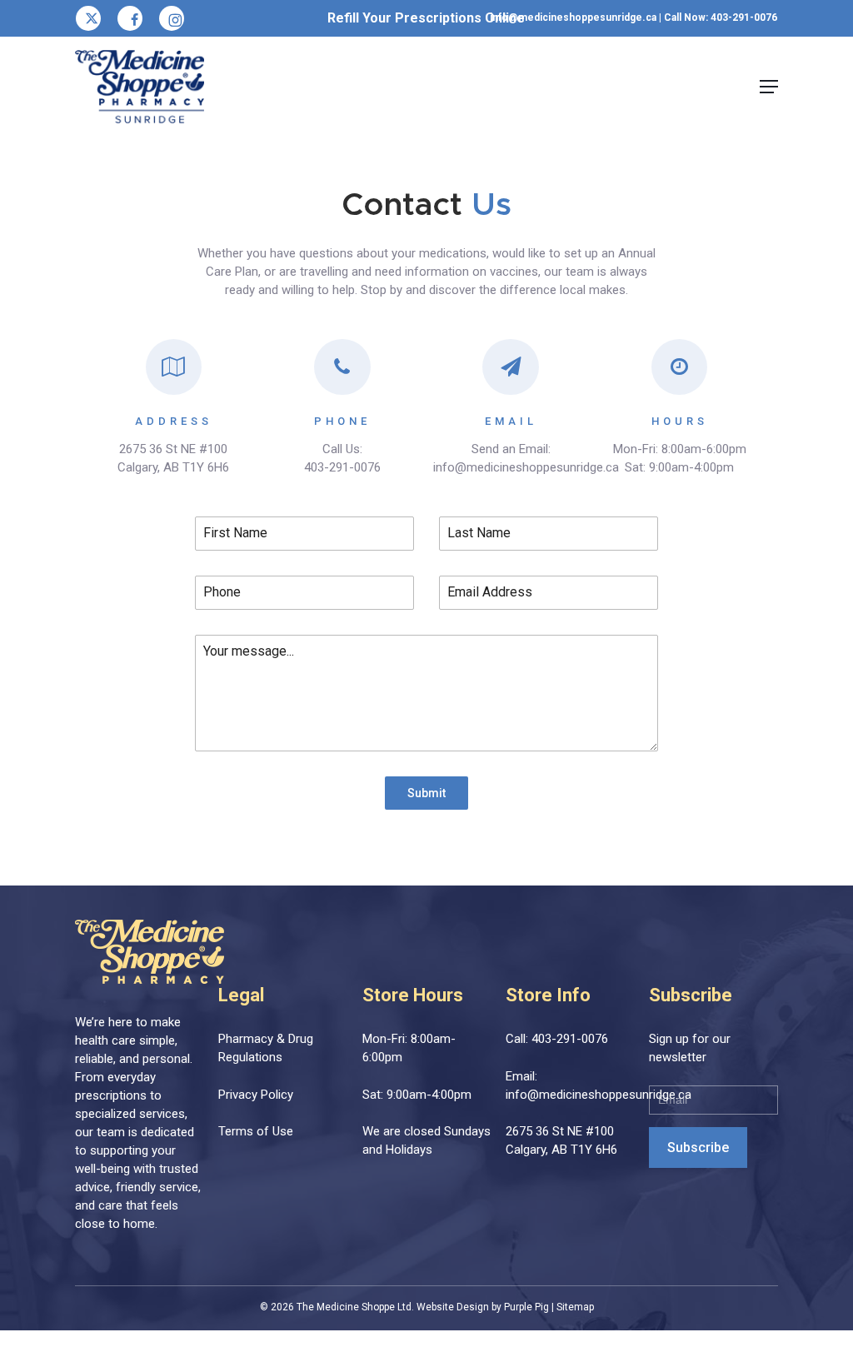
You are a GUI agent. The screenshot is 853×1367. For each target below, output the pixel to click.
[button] (769, 86)
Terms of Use (255, 1131)
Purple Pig (526, 1307)
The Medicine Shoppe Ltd (354, 1307)
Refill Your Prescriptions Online (426, 18)
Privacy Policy (255, 1094)
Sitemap (575, 1307)
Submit (426, 793)
